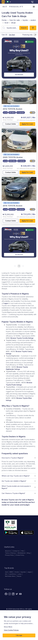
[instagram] (9, 594)
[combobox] (9, 2)
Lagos (6, 303)
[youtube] (20, 594)
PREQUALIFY (16, 7)
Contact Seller (10, 124)
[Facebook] (6, 594)
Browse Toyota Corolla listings (22, 338)
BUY (5, 7)
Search (23, 28)
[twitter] (17, 594)
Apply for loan (27, 124)
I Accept (19, 635)
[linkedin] (13, 594)
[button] (19, 457)
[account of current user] (33, 6)
